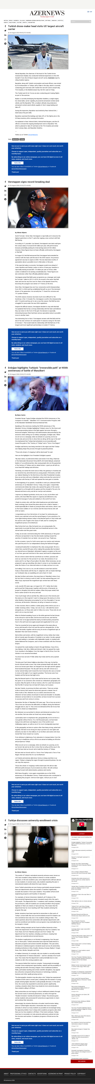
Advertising (42, 1074)
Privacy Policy (70, 1074)
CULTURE (19, 22)
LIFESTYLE (60, 20)
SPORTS (25, 22)
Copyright (81, 1074)
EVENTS (6, 22)
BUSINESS (16, 20)
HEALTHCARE (12, 22)
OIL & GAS (22, 20)
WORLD (10, 20)
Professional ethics (18, 1074)
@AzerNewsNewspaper (19, 169)
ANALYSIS (54, 20)
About (6, 1074)
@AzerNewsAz (33, 135)
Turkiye (22, 139)
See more (82, 1061)
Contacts (32, 1074)
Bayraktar (15, 139)
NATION (6, 20)
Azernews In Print (55, 1074)
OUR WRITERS (31, 22)
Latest (82, 834)
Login (90, 11)
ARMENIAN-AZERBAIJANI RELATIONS (35, 20)
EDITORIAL (48, 20)
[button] (5, 26)
